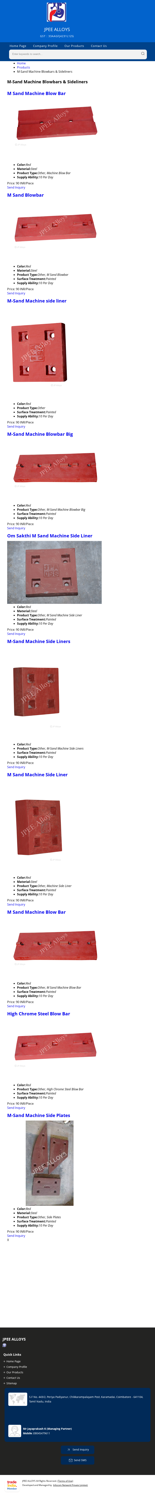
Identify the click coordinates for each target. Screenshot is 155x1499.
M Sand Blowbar (25, 195)
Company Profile (45, 46)
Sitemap (11, 1383)
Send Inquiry (16, 187)
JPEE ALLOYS (57, 32)
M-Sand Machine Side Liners (38, 641)
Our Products (74, 46)
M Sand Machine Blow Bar (36, 93)
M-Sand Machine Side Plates (38, 1115)
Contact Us (99, 46)
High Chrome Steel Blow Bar (38, 1013)
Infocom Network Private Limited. (70, 1485)
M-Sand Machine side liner (37, 301)
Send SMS (80, 1460)
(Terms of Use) (65, 1481)
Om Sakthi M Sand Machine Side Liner (49, 535)
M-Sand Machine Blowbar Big (40, 434)
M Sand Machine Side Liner (37, 774)
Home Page (18, 46)
